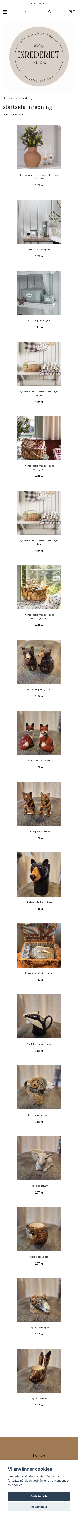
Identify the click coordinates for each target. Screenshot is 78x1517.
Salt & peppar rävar (39, 760)
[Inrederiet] (39, 56)
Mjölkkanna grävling (39, 1043)
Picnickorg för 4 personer (39, 973)
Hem (7, 98)
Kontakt (39, 1455)
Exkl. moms (39, 3)
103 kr (39, 256)
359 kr (39, 696)
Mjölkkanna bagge (39, 1114)
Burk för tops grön (39, 249)
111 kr (39, 327)
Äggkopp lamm (39, 1185)
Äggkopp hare (39, 1398)
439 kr (39, 402)
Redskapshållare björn (39, 902)
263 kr (39, 185)
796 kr (39, 980)
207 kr (39, 1192)
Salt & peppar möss (39, 831)
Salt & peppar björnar (39, 689)
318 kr (39, 1051)
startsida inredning (22, 98)
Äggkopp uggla (39, 1256)
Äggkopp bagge (39, 1327)
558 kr (39, 909)
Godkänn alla (39, 1496)
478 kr (39, 476)
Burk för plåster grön (39, 320)
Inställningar (39, 1506)
